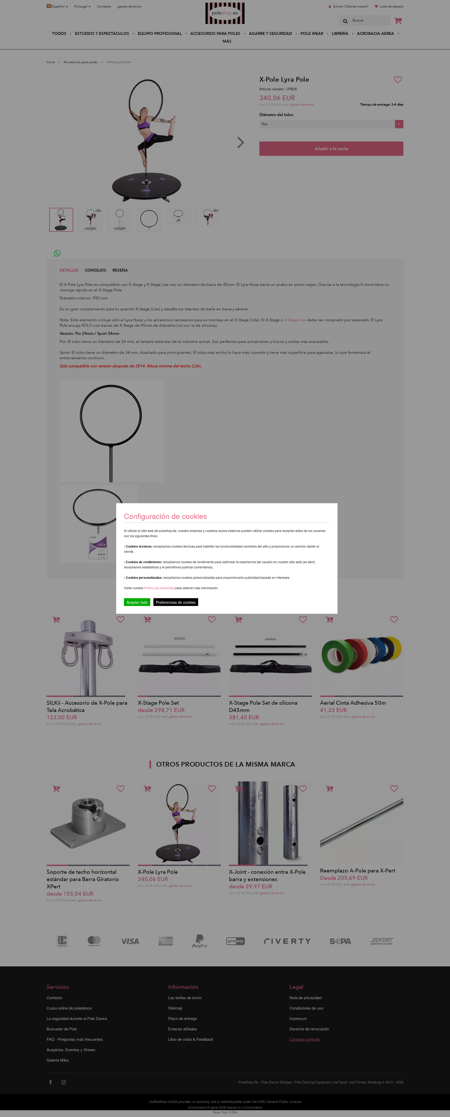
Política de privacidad (159, 588)
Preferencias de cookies (176, 602)
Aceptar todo (137, 602)
